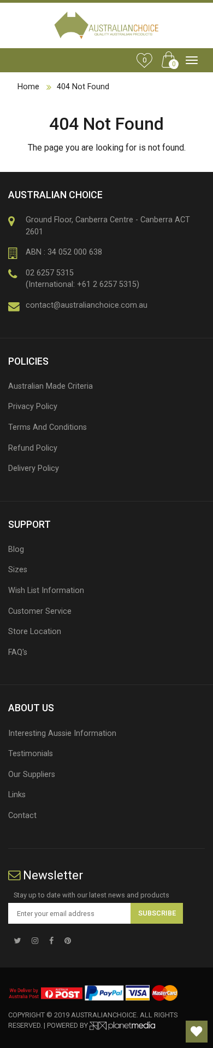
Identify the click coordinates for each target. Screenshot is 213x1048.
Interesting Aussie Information (62, 733)
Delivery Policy (33, 468)
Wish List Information (46, 590)
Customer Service (40, 611)
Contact (22, 815)
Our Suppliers (31, 774)
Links (17, 794)
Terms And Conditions (47, 427)
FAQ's (17, 652)
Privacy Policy (32, 406)
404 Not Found (83, 86)
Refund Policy (32, 448)
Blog (16, 549)
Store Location (34, 631)
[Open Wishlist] (197, 1032)
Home (28, 86)
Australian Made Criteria (50, 386)
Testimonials (30, 753)
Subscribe (157, 913)
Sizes (17, 569)
